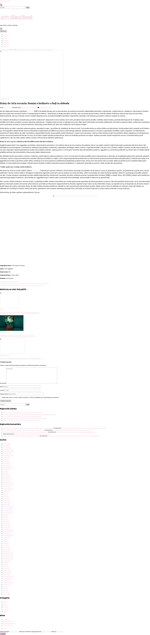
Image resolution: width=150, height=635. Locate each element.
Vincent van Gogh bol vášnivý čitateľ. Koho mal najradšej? (19, 313)
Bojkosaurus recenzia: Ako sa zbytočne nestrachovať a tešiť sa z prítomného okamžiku (29, 414)
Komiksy (5, 40)
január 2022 (6, 528)
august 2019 (6, 584)
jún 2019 (5, 588)
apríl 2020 (6, 569)
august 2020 (7, 561)
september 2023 (8, 489)
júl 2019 (5, 586)
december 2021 (8, 529)
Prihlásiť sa (6, 619)
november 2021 (7, 531)
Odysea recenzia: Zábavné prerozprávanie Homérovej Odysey (22, 416)
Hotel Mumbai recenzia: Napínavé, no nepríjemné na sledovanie (71, 430)
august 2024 (7, 469)
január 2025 (6, 463)
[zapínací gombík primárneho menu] (1, 29)
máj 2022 (6, 520)
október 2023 (7, 487)
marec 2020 (7, 570)
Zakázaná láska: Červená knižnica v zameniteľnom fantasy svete (23, 412)
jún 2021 (5, 541)
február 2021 (7, 549)
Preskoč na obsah (5, 1)
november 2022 (8, 508)
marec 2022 (6, 524)
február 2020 (7, 572)
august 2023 (6, 490)
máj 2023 (6, 496)
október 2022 (7, 510)
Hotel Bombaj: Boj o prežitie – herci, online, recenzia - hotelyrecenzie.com (25, 432)
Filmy (4, 35)
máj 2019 (5, 590)
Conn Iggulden (9, 281)
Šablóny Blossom (46, 632)
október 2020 (7, 557)
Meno (2, 387)
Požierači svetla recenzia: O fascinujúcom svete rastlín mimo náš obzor (25, 418)
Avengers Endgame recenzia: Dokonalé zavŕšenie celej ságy (20, 358)
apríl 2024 (6, 475)
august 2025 (7, 457)
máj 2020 (6, 567)
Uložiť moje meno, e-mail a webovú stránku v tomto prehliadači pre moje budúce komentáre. (30, 397)
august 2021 (6, 537)
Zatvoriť (3, 31)
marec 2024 (7, 477)
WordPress (59, 632)
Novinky (5, 608)
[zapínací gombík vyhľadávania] (1, 5)
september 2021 (8, 535)
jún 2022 (5, 518)
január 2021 (6, 551)
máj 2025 (6, 459)
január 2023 (6, 504)
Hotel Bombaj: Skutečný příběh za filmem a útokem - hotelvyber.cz (23, 430)
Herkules (30, 111)
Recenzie (6, 42)
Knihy (4, 36)
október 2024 (7, 465)
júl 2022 (5, 516)
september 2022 (8, 512)
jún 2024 (5, 473)
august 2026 (7, 444)
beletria (2, 281)
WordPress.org (7, 625)
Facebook (6, 44)
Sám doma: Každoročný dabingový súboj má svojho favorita (32, 434)
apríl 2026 (6, 446)
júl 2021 (5, 539)
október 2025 (7, 453)
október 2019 (7, 580)
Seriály (5, 38)
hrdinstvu (36, 170)
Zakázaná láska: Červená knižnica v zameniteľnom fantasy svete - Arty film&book (28, 428)
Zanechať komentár (45, 107)
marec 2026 (7, 448)
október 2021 (7, 533)
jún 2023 (5, 494)
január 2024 (6, 481)
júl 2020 (5, 563)
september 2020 (8, 559)
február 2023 (7, 502)
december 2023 (8, 483)
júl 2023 (5, 492)
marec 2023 (6, 500)
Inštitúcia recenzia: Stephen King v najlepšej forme (17, 336)
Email (2, 390)
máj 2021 (5, 543)
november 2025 (8, 451)
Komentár (3, 383)
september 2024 (8, 467)
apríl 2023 (6, 498)
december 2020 (8, 553)
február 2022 (7, 526)
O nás (5, 628)
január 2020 (6, 574)
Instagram (6, 46)
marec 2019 (6, 594)
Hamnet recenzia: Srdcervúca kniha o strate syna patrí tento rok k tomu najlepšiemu (74, 436)
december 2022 (8, 506)
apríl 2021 (6, 545)
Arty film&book (16, 16)
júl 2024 (5, 471)
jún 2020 (5, 565)
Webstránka (4, 394)
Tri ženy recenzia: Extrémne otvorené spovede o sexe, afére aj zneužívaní (83, 428)
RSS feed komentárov (9, 623)
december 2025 (8, 449)
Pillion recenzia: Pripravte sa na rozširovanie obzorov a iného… (22, 420)
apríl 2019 (6, 592)
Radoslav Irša (8, 107)
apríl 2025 (6, 461)
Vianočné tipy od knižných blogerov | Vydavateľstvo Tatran (21, 436)
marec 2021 (6, 547)
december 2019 (8, 576)
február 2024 (7, 479)
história (16, 281)
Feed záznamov (8, 621)
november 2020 (8, 555)
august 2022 (6, 514)
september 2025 (8, 455)
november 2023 (8, 485)
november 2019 (7, 578)
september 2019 (8, 582)
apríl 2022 (6, 522)
